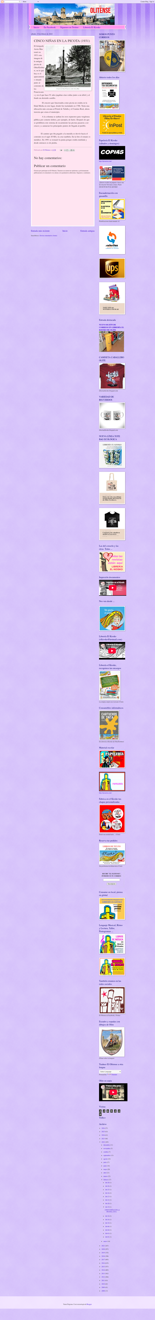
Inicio (36, 27)
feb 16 (107, 1219)
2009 (103, 1287)
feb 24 (107, 1193)
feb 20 (107, 1203)
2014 (103, 1270)
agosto (105, 1159)
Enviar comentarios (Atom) (48, 235)
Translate (114, 1074)
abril (105, 1173)
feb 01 (107, 1237)
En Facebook (50, 27)
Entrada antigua (87, 230)
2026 (103, 1128)
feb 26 (107, 1186)
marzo (105, 1176)
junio (105, 1166)
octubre (106, 1152)
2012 (103, 1277)
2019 (103, 1253)
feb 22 (107, 1200)
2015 (103, 1266)
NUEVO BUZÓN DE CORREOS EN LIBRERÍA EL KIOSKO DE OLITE (111, 327)
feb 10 (107, 1223)
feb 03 (107, 1233)
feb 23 (107, 1196)
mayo (105, 1169)
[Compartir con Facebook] (71, 150)
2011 (103, 1280)
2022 (103, 1142)
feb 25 (107, 1189)
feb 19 (107, 1207)
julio (105, 1162)
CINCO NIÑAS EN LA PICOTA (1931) (112, 1211)
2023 (103, 1138)
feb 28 (107, 1182)
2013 (103, 1273)
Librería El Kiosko (91, 27)
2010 (103, 1284)
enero (105, 1241)
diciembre (106, 1145)
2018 (103, 1256)
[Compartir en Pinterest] (74, 150)
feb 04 (107, 1230)
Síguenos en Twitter (69, 27)
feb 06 (107, 1226)
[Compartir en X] (69, 150)
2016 (103, 1263)
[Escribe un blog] (67, 150)
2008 (103, 1291)
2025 (103, 1131)
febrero (105, 1180)
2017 (103, 1259)
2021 (103, 1246)
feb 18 (107, 1216)
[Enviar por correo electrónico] (65, 150)
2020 (103, 1249)
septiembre (107, 1155)
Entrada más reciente (40, 230)
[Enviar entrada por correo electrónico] (61, 150)
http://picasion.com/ (105, 161)
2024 (103, 1135)
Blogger (89, 1304)
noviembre (107, 1148)
